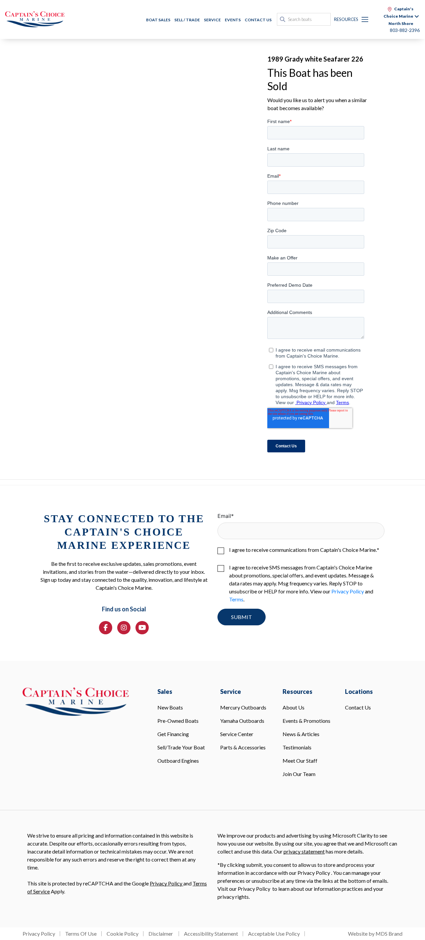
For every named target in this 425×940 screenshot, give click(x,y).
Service (212, 19)
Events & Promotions (306, 720)
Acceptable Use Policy (274, 933)
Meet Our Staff (300, 760)
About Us (293, 707)
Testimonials (297, 747)
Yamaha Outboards (242, 720)
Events (233, 19)
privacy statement (304, 851)
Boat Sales (158, 19)
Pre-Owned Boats (178, 720)
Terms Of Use (81, 933)
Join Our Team (299, 774)
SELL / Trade (187, 19)
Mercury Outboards (243, 707)
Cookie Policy (122, 933)
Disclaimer (161, 933)
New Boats (170, 707)
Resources (346, 19)
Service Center (236, 734)
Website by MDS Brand (375, 933)
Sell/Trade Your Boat (181, 747)
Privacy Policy (347, 591)
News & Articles (301, 734)
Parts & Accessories (243, 747)
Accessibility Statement (211, 933)
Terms (236, 599)
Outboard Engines (178, 760)
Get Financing (173, 734)
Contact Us (258, 19)
